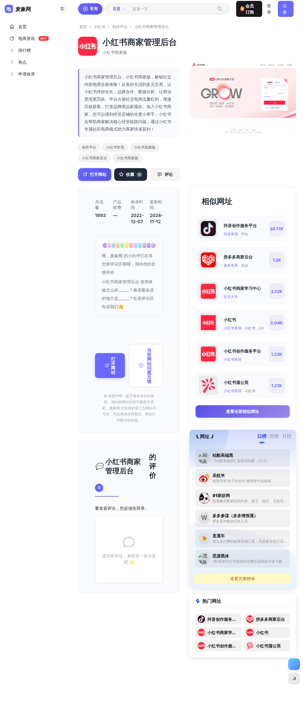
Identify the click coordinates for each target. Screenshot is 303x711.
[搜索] (220, 9)
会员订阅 (247, 9)
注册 (285, 9)
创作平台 (120, 26)
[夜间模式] (294, 678)
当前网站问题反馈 (149, 365)
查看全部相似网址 (242, 411)
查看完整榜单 (242, 578)
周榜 (274, 436)
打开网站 (113, 365)
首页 (83, 26)
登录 (140, 508)
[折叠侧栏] (62, 9)
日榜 (262, 436)
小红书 (99, 26)
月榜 (286, 436)
